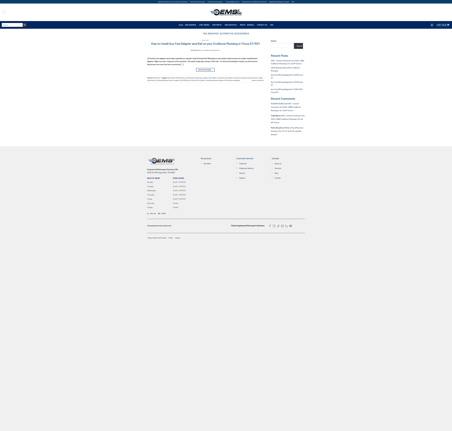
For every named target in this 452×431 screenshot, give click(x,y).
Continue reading (205, 70)
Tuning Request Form (232, 2)
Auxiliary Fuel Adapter (209, 78)
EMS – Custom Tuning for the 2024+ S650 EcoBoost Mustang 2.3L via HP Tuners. (286, 106)
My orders (207, 164)
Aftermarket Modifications (176, 78)
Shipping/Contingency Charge (279, 2)
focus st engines (173, 80)
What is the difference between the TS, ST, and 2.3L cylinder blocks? (287, 131)
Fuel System (201, 80)
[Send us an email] (282, 226)
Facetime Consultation (215, 2)
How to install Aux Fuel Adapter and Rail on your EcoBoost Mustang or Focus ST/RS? (205, 43)
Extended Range (162, 80)
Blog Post (205, 40)
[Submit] (25, 25)
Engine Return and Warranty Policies (254, 2)
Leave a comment (258, 80)
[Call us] (286, 226)
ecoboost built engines (225, 78)
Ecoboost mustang (240, 78)
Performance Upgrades (232, 80)
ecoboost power (252, 78)
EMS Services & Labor (197, 2)
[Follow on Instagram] (274, 226)
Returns (242, 173)
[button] (4, 12)
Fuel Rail (193, 80)
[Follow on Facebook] (270, 226)
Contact (278, 178)
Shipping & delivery (246, 168)
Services (278, 168)
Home (181, 25)
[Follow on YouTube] (290, 226)
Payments (243, 164)
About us (278, 164)
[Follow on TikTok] (278, 226)
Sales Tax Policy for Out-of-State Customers (173, 2)
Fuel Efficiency (185, 80)
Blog (276, 173)
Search (273, 41)
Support (242, 178)
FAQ (293, 2)
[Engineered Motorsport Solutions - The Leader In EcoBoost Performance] (226, 12)
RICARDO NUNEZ (278, 103)
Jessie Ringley (214, 50)
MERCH (242, 25)
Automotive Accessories (194, 78)
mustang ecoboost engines (215, 80)
